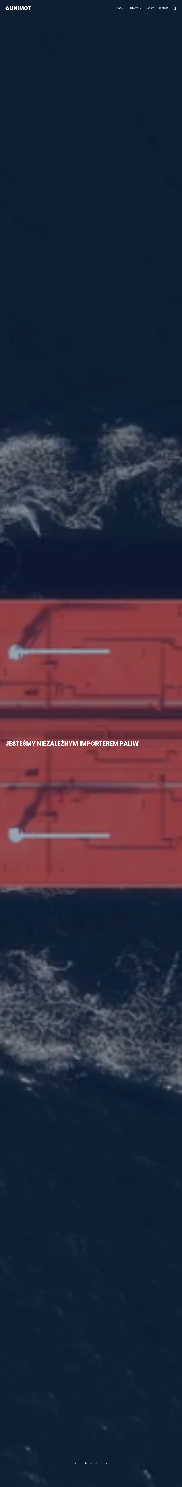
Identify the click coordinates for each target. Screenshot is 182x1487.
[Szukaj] (174, 8)
